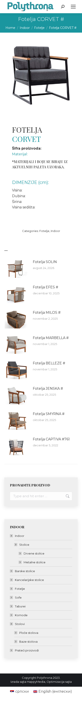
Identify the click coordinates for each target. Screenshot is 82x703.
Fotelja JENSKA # (48, 388)
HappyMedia (36, 681)
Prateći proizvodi (27, 650)
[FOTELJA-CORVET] (40, 73)
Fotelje (44, 231)
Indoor (55, 231)
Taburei (20, 606)
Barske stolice (25, 571)
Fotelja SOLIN (45, 262)
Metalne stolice (34, 562)
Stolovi (20, 624)
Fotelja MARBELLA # (51, 338)
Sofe (18, 597)
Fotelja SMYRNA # (49, 414)
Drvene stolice (34, 553)
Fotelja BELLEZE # (49, 363)
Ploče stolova (28, 632)
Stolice (24, 544)
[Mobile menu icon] (73, 6)
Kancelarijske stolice (29, 580)
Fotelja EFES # (45, 287)
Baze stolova (28, 641)
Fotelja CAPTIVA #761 (51, 439)
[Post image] (16, 269)
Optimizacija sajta (59, 681)
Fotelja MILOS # (47, 312)
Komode (21, 615)
